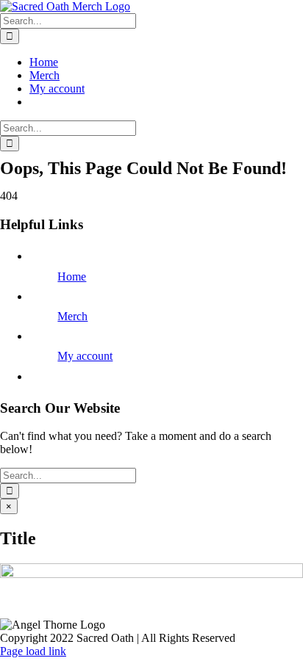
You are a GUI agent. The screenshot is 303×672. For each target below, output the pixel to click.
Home (71, 276)
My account (85, 356)
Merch (72, 316)
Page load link (33, 651)
